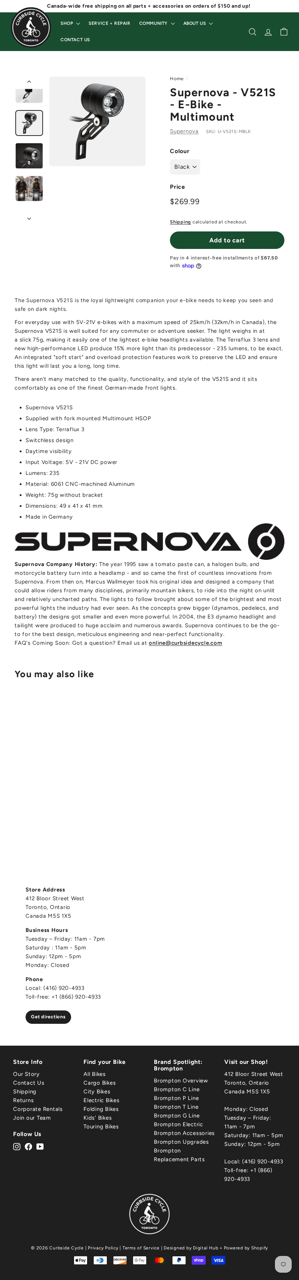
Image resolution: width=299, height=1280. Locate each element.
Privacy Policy (103, 1247)
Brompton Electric (178, 1124)
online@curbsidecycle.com (185, 643)
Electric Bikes (102, 1100)
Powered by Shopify (246, 1247)
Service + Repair (110, 23)
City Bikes (97, 1091)
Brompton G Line (176, 1115)
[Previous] (29, 83)
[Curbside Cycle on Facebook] (28, 1146)
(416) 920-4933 (262, 1161)
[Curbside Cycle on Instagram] (16, 1146)
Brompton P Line (176, 1098)
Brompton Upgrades (181, 1142)
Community (154, 23)
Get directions (48, 1017)
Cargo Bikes (100, 1083)
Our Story (26, 1074)
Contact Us (75, 39)
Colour (180, 151)
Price (177, 186)
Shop (67, 23)
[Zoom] (97, 121)
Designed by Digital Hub (191, 1247)
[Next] (29, 216)
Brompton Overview (181, 1080)
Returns (23, 1100)
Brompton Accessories (184, 1133)
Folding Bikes (101, 1109)
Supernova (184, 131)
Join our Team (32, 1118)
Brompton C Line (176, 1089)
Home (177, 78)
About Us (195, 23)
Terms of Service (141, 1247)
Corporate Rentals (38, 1109)
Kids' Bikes (98, 1118)
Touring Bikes (101, 1126)
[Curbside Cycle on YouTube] (40, 1146)
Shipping (180, 222)
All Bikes (95, 1074)
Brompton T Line (176, 1107)
